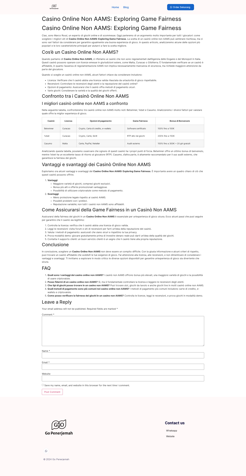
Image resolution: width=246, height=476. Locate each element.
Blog (126, 7)
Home (115, 7)
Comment (48, 314)
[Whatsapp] (46, 451)
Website (46, 374)
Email (46, 362)
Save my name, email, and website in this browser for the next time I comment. (87, 385)
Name (46, 351)
